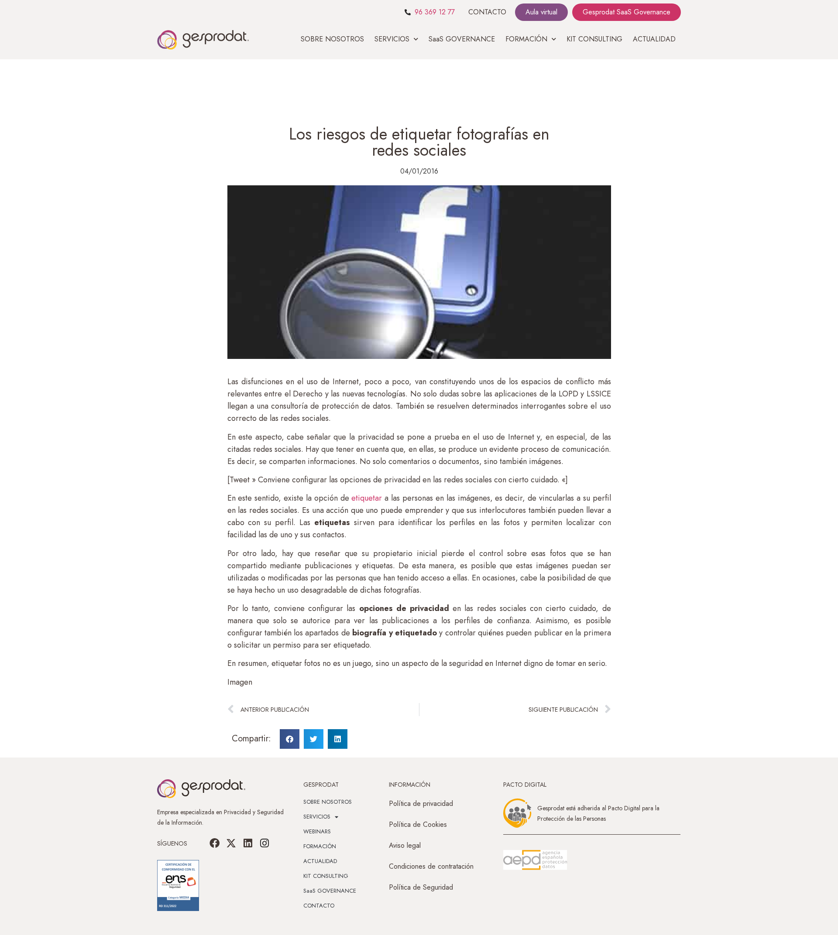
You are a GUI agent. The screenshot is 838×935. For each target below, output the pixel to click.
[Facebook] (215, 843)
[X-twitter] (231, 843)
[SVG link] (535, 860)
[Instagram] (264, 843)
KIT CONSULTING (594, 39)
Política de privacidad (421, 804)
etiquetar (368, 498)
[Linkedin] (248, 843)
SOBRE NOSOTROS (332, 39)
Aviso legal (405, 845)
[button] (289, 739)
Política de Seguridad (421, 887)
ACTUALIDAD (654, 39)
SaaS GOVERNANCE (462, 39)
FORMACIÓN (319, 846)
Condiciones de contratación (431, 866)
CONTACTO (487, 12)
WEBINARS (317, 831)
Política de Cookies (418, 824)
